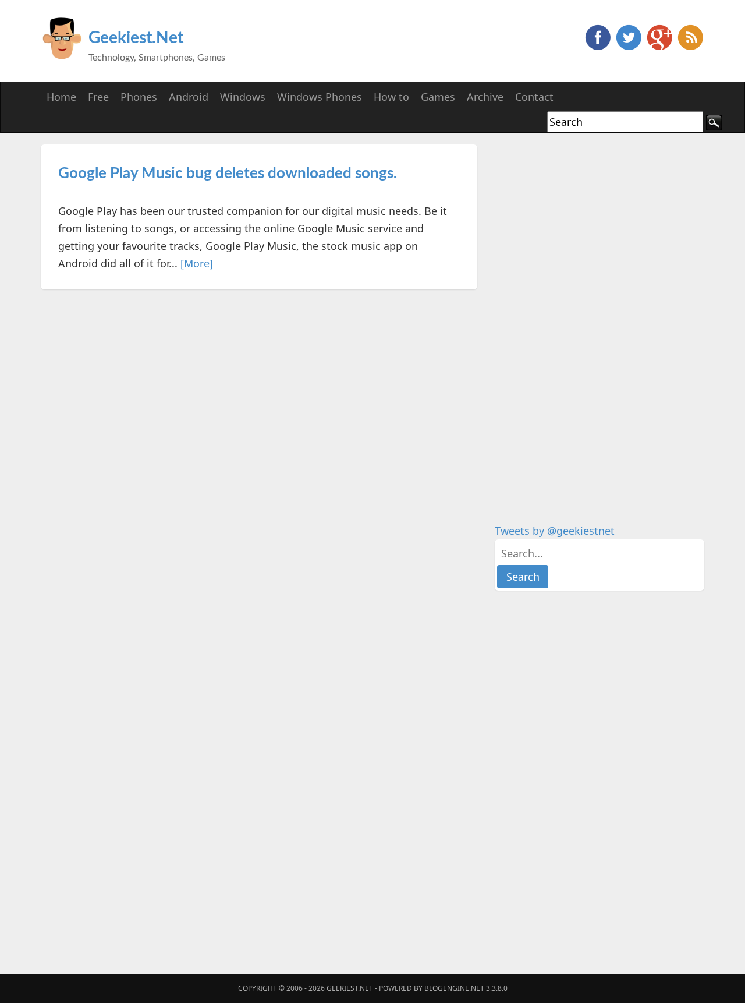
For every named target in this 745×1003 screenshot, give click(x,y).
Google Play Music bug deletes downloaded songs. (227, 173)
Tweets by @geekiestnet (555, 531)
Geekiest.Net (135, 38)
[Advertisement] (582, 319)
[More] (196, 263)
